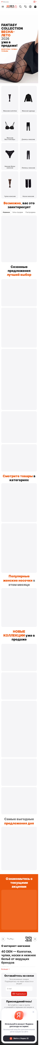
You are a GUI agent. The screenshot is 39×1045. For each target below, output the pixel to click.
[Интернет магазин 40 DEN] (11, 7)
